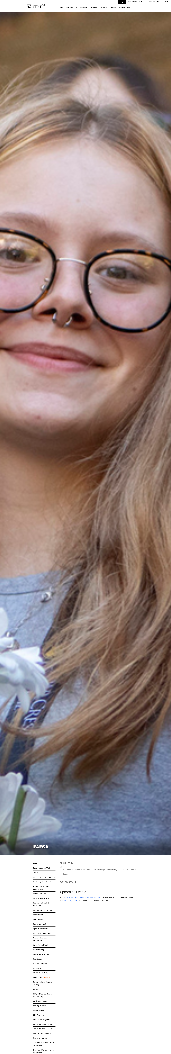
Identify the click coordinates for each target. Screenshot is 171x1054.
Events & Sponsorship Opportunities (41, 887)
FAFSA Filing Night (69, 901)
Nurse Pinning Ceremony (42, 1033)
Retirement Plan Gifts (40, 924)
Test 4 (35, 873)
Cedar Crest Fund (39, 894)
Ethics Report (38, 968)
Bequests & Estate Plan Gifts (43, 933)
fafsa (35, 863)
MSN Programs (38, 1010)
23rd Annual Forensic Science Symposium (43, 1044)
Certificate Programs (40, 1001)
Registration (37, 959)
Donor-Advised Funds (40, 945)
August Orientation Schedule (43, 1024)
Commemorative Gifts (41, 898)
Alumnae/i (104, 7)
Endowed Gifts (38, 915)
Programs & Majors (40, 1038)
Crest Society (38, 919)
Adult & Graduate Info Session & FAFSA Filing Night (85, 870)
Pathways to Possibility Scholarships (41, 904)
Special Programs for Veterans (44, 877)
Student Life (94, 7)
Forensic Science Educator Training (42, 983)
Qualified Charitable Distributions (40, 939)
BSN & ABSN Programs (41, 1019)
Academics (83, 7)
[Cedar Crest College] (36, 6)
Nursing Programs (39, 1006)
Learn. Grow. (41, 977)
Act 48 (35, 989)
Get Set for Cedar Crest (41, 954)
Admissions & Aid (71, 7)
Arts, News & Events (124, 7)
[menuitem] (61, 9)
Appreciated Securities (41, 929)
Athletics (113, 7)
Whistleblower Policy (40, 973)
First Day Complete (40, 963)
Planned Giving (38, 950)
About (61, 7)
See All (65, 874)
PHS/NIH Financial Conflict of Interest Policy (43, 995)
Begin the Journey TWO (41, 868)
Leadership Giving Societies (43, 882)
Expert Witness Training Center (44, 910)
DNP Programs (38, 1015)
